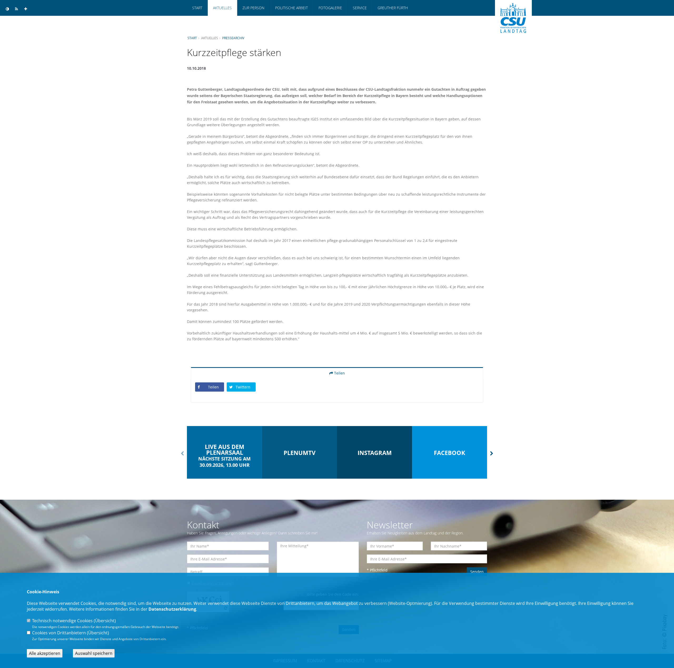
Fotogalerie (330, 7)
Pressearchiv (233, 38)
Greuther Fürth (393, 7)
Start (197, 7)
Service (360, 7)
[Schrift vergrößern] (25, 9)
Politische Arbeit (291, 7)
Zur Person (253, 7)
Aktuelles (222, 7)
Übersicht (105, 621)
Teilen (339, 373)
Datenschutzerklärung (172, 609)
